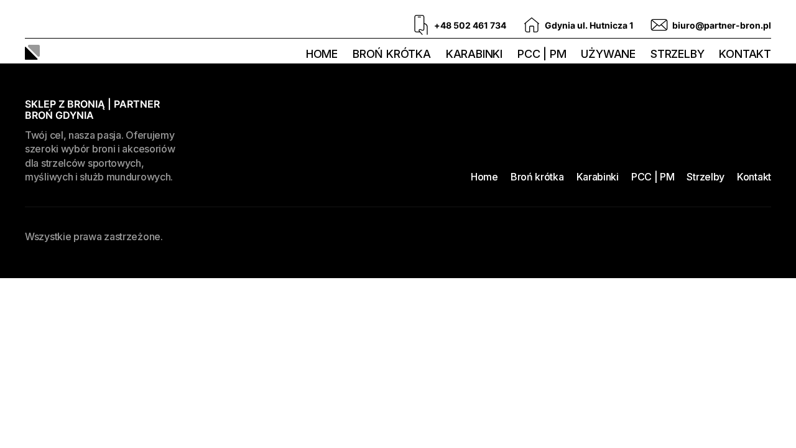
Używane (608, 53)
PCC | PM (541, 53)
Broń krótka (392, 53)
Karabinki (474, 53)
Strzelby (677, 53)
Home (322, 53)
